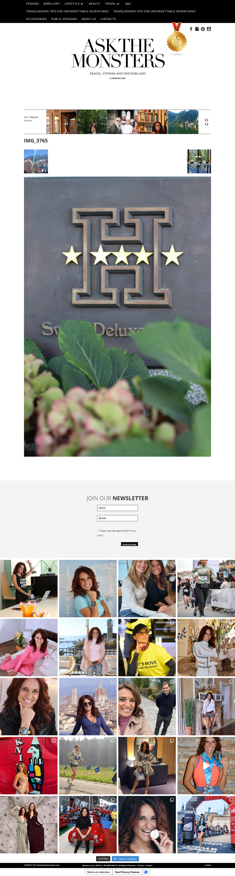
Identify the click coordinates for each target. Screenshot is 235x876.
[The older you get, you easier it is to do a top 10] (88, 765)
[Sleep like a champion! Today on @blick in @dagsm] (29, 647)
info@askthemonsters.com (48, 865)
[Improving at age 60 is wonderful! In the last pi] (206, 588)
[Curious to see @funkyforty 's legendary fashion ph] (206, 706)
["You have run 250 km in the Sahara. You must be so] (29, 588)
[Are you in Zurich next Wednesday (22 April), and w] (88, 588)
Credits (208, 865)
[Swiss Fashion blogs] (177, 39)
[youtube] (209, 29)
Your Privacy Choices (127, 872)
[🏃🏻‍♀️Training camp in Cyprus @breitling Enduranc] (29, 706)
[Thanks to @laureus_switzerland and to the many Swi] (147, 706)
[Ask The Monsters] (117, 57)
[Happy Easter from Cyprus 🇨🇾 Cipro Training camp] (206, 647)
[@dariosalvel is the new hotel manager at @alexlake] (147, 588)
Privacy (141, 865)
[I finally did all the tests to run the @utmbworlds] (206, 824)
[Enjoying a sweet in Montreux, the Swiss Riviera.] (147, 824)
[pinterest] (203, 29)
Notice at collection (98, 872)
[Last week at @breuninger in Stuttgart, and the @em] (147, 765)
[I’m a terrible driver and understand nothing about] (88, 824)
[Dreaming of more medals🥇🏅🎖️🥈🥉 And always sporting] (206, 765)
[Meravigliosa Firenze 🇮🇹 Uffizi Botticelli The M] (88, 706)
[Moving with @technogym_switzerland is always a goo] (147, 647)
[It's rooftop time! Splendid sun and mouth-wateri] (88, 647)
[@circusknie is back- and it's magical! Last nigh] (29, 765)
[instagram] (197, 29)
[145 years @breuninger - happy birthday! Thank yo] (29, 824)
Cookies (149, 865)
